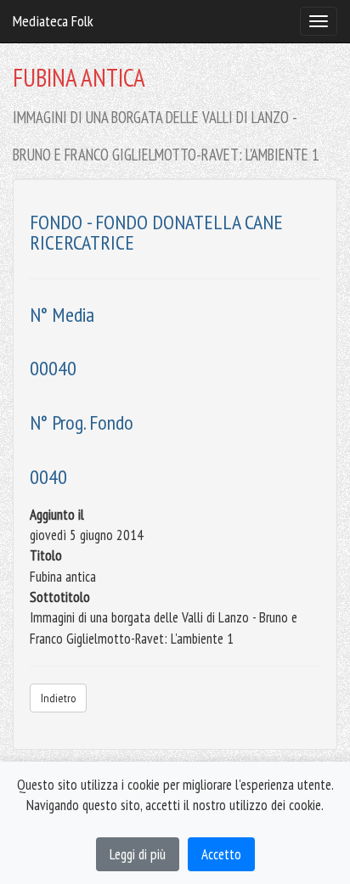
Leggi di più (138, 854)
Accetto (221, 854)
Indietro (58, 698)
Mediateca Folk (53, 21)
